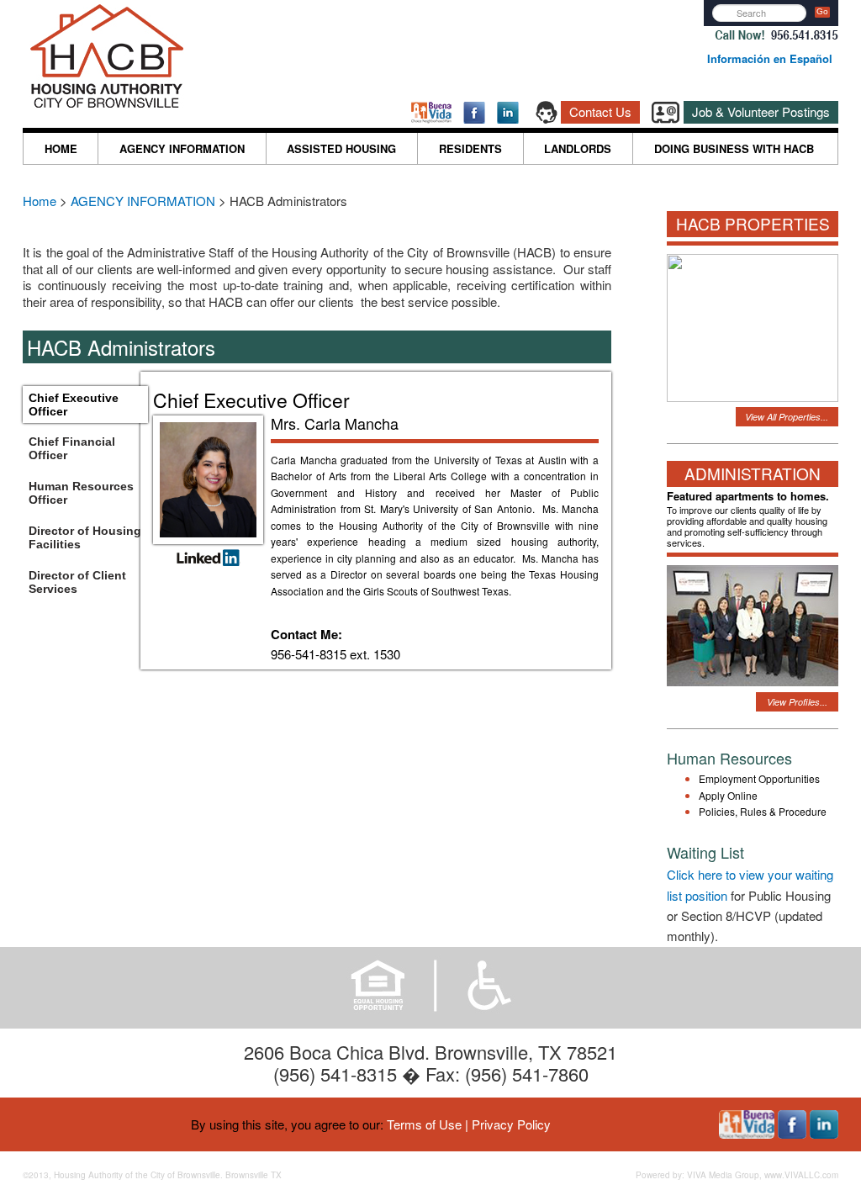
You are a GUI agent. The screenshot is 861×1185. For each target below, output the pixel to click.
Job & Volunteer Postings (761, 111)
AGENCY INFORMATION (182, 148)
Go (822, 11)
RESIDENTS (470, 148)
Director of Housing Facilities (85, 537)
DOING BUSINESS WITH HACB (734, 148)
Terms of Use (424, 1124)
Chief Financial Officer (72, 448)
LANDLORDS (577, 148)
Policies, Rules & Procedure (763, 811)
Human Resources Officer (81, 492)
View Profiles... (797, 702)
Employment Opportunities (759, 778)
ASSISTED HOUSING (341, 148)
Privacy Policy (511, 1124)
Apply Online (728, 795)
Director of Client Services (77, 582)
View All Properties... (786, 416)
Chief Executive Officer (74, 404)
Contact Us (600, 111)
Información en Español (769, 58)
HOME (61, 148)
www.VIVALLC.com (801, 1175)
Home (41, 200)
